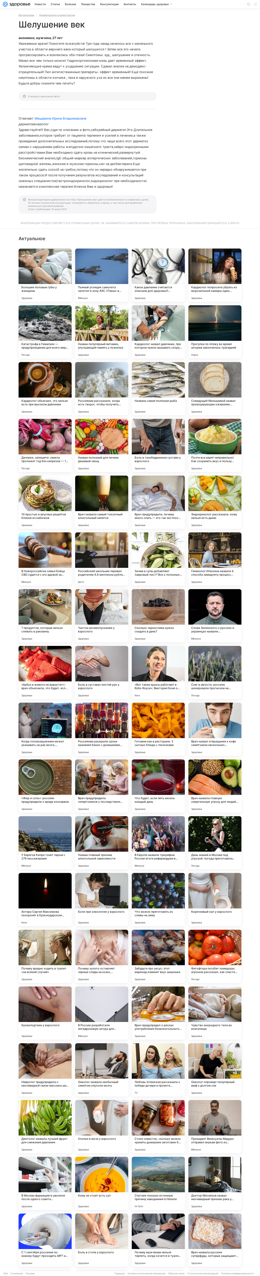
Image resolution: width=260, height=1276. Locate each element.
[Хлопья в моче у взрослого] (101, 1126)
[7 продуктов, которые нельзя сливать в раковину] (45, 615)
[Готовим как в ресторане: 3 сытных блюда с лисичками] (158, 729)
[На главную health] (19, 4)
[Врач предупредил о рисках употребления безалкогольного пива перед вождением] (158, 1013)
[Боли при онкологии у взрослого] (101, 899)
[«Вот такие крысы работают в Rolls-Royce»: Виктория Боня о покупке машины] (158, 672)
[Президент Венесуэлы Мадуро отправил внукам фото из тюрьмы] (214, 1126)
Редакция (120, 1273)
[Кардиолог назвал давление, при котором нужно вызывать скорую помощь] (158, 332)
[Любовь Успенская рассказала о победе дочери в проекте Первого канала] (158, 1069)
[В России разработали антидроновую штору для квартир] (101, 1013)
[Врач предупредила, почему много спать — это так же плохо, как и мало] (158, 502)
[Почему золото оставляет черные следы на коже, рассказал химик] (101, 956)
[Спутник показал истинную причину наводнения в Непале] (158, 1183)
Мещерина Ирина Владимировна (60, 118)
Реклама (30, 1273)
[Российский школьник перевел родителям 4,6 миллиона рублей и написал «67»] (101, 559)
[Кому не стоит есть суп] (101, 1183)
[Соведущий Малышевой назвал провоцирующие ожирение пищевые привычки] (214, 388)
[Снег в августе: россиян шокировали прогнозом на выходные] (214, 672)
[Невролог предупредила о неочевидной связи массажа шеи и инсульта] (45, 1069)
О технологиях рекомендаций (202, 1273)
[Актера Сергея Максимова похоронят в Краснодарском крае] (45, 899)
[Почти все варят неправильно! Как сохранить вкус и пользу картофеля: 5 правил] (214, 445)
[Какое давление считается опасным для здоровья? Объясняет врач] (158, 275)
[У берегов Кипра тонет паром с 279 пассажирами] (45, 842)
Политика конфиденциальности (237, 1273)
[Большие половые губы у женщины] (45, 275)
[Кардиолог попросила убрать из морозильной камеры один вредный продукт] (214, 275)
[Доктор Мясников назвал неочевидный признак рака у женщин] (214, 1183)
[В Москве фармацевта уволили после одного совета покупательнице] (45, 1183)
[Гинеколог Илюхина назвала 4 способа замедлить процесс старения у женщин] (214, 559)
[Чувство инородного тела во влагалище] (214, 1013)
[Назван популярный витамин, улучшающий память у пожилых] (101, 332)
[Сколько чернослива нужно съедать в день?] (158, 615)
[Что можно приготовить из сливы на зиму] (158, 899)
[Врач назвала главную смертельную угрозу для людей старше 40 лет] (214, 786)
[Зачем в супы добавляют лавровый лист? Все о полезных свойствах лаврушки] (158, 559)
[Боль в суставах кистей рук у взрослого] (101, 672)
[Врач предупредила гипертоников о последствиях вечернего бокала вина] (101, 786)
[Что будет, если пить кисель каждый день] (158, 786)
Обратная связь (176, 1273)
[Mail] (5, 4)
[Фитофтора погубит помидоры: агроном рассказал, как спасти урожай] (214, 956)
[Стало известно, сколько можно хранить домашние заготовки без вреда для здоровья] (158, 1126)
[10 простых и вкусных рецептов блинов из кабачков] (45, 502)
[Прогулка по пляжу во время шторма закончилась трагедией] (214, 332)
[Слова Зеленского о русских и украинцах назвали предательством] (214, 615)
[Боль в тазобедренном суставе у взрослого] (158, 445)
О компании (17, 1273)
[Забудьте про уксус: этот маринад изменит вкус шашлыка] (158, 956)
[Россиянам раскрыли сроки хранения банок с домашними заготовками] (101, 729)
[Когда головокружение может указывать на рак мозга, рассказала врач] (45, 729)
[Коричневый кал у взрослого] (214, 899)
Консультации (26, 15)
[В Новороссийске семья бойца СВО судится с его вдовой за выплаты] (45, 559)
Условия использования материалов (146, 1273)
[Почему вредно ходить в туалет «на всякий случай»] (45, 956)
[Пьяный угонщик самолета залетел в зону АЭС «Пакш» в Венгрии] (101, 275)
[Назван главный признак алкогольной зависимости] (101, 842)
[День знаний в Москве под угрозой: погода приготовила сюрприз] (214, 842)
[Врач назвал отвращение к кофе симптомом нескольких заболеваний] (214, 729)
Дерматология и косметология (57, 15)
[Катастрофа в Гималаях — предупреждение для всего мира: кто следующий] (45, 332)
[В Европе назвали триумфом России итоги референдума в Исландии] (158, 842)
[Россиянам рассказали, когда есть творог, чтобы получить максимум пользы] (101, 388)
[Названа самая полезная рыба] (158, 388)
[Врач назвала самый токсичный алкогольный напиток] (101, 502)
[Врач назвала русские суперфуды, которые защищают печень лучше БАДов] (214, 1240)
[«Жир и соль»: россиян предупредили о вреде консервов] (45, 786)
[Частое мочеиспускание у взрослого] (101, 615)
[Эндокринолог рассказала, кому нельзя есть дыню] (214, 502)
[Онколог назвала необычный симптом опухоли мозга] (101, 1069)
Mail (6, 1273)
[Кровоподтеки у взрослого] (45, 1013)
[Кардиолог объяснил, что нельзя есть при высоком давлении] (45, 388)
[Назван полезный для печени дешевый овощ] (101, 445)
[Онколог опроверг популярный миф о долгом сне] (214, 1069)
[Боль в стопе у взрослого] (101, 1240)
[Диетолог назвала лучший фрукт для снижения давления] (45, 1126)
